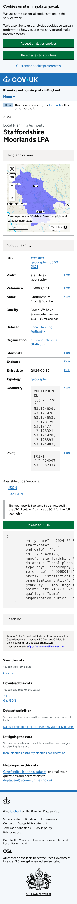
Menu (7, 97)
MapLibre (56, 227)
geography (39, 379)
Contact (8, 823)
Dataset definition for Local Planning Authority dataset (38, 727)
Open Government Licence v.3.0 (46, 646)
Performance (49, 819)
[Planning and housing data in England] (21, 80)
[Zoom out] (12, 192)
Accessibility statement (32, 823)
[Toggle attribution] (65, 227)
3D (12, 177)
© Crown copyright (38, 894)
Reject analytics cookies (38, 55)
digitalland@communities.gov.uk (28, 780)
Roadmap (31, 819)
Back (9, 117)
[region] (38, 198)
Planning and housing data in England (31, 90)
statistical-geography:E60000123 (44, 262)
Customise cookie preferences (38, 66)
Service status (12, 819)
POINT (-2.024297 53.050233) (44, 460)
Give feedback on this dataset (24, 772)
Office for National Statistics (44, 342)
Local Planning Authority (41, 329)
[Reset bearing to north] (12, 198)
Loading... (17, 619)
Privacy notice (12, 832)
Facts (67, 274)
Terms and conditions (17, 828)
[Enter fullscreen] (12, 169)
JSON (12, 488)
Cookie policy (43, 828)
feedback (55, 105)
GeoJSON (15, 494)
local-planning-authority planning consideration (34, 753)
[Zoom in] (12, 186)
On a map (9, 673)
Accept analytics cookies (39, 43)
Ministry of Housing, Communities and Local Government (35, 841)
